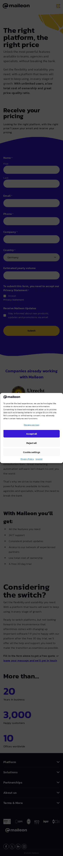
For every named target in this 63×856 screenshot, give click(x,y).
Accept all (31, 434)
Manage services (31, 424)
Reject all (31, 443)
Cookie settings (31, 452)
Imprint (39, 459)
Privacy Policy (27, 459)
